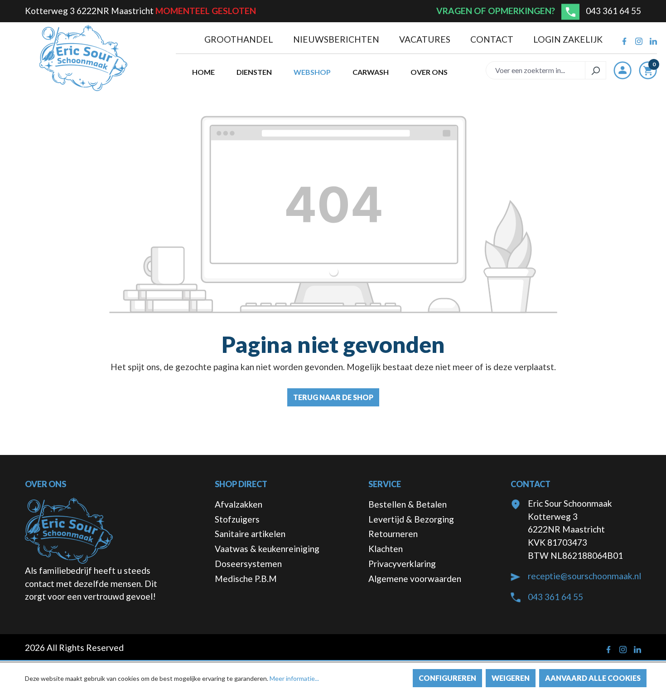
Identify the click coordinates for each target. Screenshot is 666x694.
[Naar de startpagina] (83, 58)
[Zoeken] (595, 70)
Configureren (447, 678)
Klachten (385, 548)
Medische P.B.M (246, 578)
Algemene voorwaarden (414, 578)
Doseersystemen (248, 563)
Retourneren (393, 533)
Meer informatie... (294, 678)
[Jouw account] (622, 70)
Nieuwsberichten (337, 39)
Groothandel (239, 39)
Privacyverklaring (402, 563)
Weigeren (511, 678)
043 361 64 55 (613, 10)
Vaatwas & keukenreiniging (267, 548)
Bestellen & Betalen (407, 504)
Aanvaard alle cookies (593, 678)
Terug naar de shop (333, 397)
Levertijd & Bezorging (411, 519)
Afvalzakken (238, 504)
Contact (492, 39)
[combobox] (535, 70)
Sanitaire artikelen (250, 533)
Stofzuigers (237, 519)
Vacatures (425, 39)
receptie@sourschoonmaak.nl (584, 576)
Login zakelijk (568, 39)
